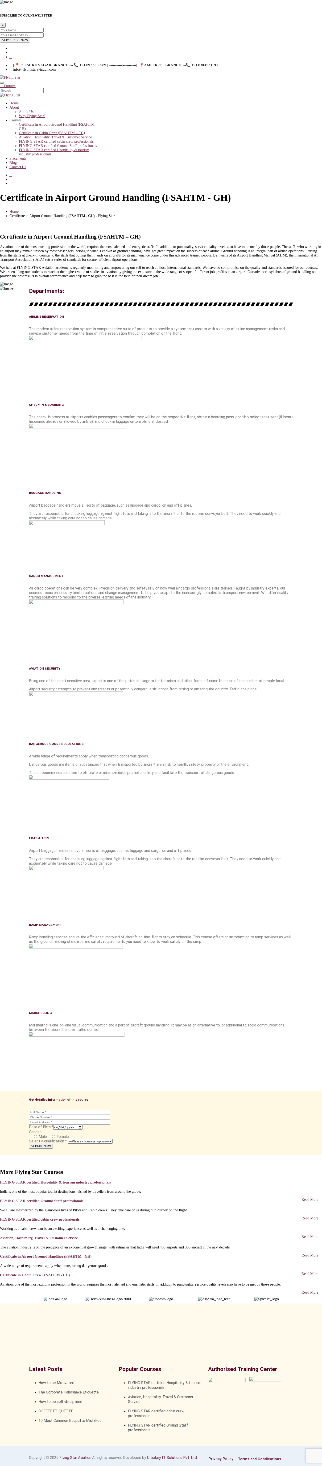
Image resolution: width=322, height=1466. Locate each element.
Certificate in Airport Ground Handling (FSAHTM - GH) (45, 1256)
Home (14, 103)
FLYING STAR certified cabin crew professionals (56, 141)
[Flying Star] (10, 77)
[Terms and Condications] (238, 1455)
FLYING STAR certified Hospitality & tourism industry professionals (55, 1182)
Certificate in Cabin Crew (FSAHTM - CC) (35, 1275)
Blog (13, 163)
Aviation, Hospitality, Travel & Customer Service (55, 137)
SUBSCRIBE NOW (15, 40)
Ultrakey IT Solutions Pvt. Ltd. (172, 1457)
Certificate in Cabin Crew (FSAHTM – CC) (52, 133)
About (14, 107)
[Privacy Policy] (209, 1455)
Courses (15, 120)
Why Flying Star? (32, 116)
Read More (310, 1199)
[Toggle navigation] (2, 83)
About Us (26, 112)
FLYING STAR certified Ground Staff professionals (58, 146)
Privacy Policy (220, 1459)
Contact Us (17, 167)
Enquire (10, 86)
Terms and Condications (259, 1459)
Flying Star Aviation (75, 1457)
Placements (17, 158)
